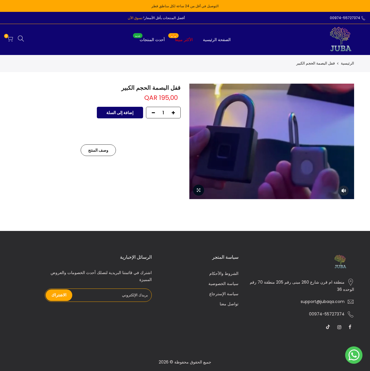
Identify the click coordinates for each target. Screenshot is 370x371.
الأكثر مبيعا (181, 38)
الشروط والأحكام (223, 273)
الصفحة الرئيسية (217, 40)
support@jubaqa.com (323, 301)
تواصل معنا (229, 304)
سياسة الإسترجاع (223, 294)
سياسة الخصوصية (223, 283)
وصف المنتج (98, 150)
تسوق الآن (135, 17)
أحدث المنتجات (150, 38)
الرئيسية (347, 63)
